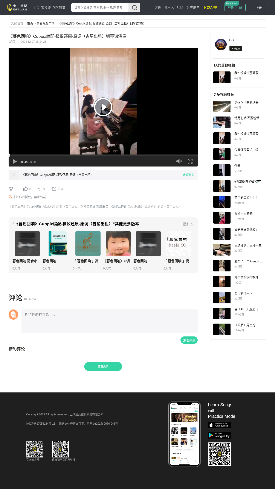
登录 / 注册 (235, 7)
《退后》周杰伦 (244, 325)
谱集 (157, 7)
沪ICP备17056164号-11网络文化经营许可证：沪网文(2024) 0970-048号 (72, 423)
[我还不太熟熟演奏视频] (222, 218)
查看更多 (103, 366)
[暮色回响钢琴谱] (57, 243)
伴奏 (237, 166)
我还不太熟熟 (243, 213)
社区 (180, 7)
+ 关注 (236, 48)
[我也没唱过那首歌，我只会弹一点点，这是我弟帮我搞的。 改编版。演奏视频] (222, 77)
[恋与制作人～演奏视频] (222, 297)
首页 (30, 23)
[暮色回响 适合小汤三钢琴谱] (27, 243)
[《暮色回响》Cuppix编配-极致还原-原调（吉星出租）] (14, 175)
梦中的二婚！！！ (246, 197)
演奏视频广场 (46, 23)
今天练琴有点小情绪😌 (249, 149)
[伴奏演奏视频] (222, 170)
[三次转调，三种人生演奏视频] (222, 250)
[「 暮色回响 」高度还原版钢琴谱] (88, 243)
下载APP (210, 7)
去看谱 (187, 174)
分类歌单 (193, 7)
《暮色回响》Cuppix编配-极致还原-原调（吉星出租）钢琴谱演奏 (101, 23)
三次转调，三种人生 (247, 245)
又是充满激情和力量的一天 (252, 229)
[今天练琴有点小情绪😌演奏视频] (222, 154)
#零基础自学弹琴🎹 (247, 181)
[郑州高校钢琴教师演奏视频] (222, 281)
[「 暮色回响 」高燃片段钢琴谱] (178, 243)
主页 (36, 7)
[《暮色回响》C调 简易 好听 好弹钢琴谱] (118, 243)
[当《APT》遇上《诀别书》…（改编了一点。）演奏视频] (222, 313)
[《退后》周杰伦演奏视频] (222, 329)
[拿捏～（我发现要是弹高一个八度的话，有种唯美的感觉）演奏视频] (222, 106)
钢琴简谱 (58, 7)
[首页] (18, 7)
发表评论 (189, 340)
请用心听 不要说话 (246, 118)
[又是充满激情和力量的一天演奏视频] (222, 234)
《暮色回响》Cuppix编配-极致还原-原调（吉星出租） (57, 175)
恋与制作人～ (243, 293)
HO (231, 40)
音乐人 (169, 7)
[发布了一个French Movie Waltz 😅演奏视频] (222, 265)
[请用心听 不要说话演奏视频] (222, 122)
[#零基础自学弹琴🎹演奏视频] (222, 186)
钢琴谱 (46, 7)
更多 (186, 224)
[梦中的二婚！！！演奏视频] (222, 202)
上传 (259, 7)
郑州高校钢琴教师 (246, 277)
